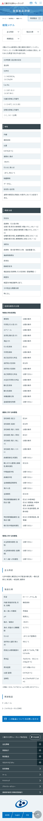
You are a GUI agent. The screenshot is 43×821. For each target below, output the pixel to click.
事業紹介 (5, 750)
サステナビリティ (8, 762)
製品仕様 (30, 32)
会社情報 (5, 744)
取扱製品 (11, 18)
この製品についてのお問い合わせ (23, 718)
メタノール (8, 703)
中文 (27, 815)
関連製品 (10, 38)
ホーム (4, 18)
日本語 (7, 815)
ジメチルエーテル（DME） (13, 708)
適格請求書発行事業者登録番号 (12, 792)
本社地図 (36, 737)
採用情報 (5, 768)
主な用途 (10, 32)
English (17, 815)
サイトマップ (6, 780)
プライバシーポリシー (9, 786)
